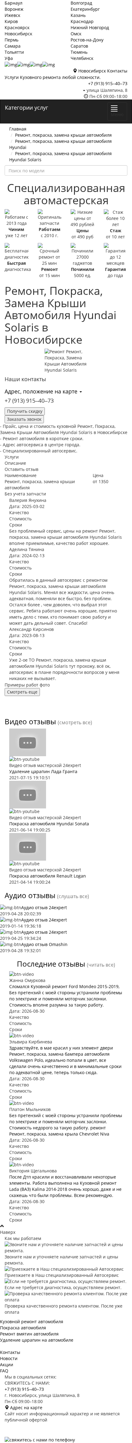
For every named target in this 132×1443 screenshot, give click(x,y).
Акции (6, 1364)
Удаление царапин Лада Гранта (43, 771)
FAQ (4, 1371)
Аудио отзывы (30, 895)
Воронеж (14, 9)
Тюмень (79, 52)
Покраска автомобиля (23, 1328)
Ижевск (12, 15)
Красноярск (17, 27)
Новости (8, 1358)
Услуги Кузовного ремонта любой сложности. (53, 77)
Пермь (11, 40)
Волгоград (81, 3)
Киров (11, 21)
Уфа (9, 58)
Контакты (117, 71)
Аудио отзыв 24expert (44, 907)
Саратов (79, 46)
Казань (78, 15)
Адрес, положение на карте (42, 391)
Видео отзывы (30, 721)
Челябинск (82, 58)
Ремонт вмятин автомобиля (29, 1334)
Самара (13, 46)
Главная (17, 129)
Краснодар (82, 21)
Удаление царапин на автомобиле (36, 1340)
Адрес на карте (25, 1407)
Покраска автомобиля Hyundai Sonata (49, 824)
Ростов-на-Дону (87, 40)
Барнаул (13, 3)
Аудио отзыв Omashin (44, 944)
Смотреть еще (22, 692)
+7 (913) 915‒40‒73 (107, 83)
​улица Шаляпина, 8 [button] (106, 90)
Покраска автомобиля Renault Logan (47, 876)
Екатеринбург (85, 9)
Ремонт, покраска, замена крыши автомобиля (63, 135)
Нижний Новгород (90, 27)
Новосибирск (18, 34)
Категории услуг (26, 107)
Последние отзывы (51, 964)
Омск (76, 34)
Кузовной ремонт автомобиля (31, 1321)
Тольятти (14, 52)
